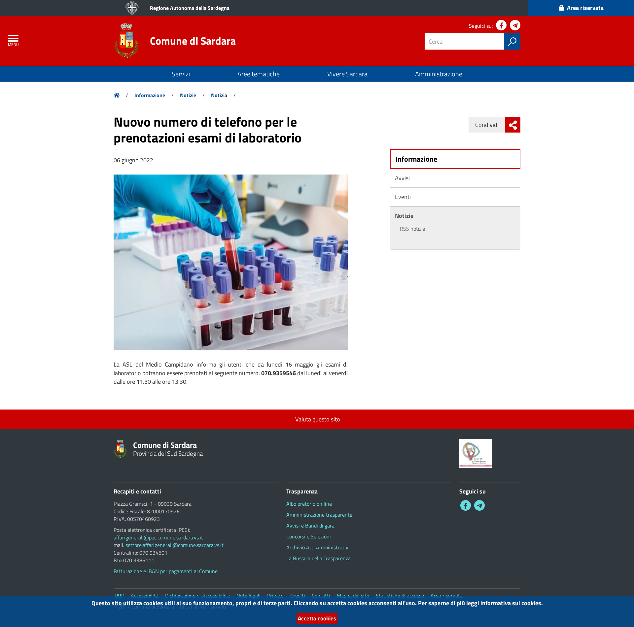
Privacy (275, 596)
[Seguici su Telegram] (515, 25)
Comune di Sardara (193, 41)
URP (119, 596)
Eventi (403, 196)
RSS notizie (412, 229)
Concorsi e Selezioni (308, 536)
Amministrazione (438, 74)
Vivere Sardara (347, 74)
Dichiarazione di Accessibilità (197, 596)
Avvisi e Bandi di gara (310, 525)
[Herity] (475, 452)
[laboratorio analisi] (231, 262)
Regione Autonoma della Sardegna (189, 8)
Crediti (297, 596)
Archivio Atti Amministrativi (318, 547)
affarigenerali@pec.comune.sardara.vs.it (158, 537)
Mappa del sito (353, 596)
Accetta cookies (317, 618)
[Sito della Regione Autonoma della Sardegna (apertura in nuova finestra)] (132, 8)
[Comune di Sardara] (126, 40)
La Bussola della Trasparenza (318, 558)
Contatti (321, 596)
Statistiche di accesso (400, 596)
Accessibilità (144, 596)
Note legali (248, 596)
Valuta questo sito (317, 419)
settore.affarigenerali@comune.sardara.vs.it (174, 545)
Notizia (219, 95)
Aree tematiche (258, 74)
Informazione (149, 95)
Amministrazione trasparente (319, 515)
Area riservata (447, 596)
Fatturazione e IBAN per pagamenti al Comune (166, 571)
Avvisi (402, 178)
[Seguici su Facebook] (501, 25)
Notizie (188, 95)
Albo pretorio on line (309, 504)
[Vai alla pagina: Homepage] (117, 95)
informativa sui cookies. (511, 603)
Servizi (181, 74)
